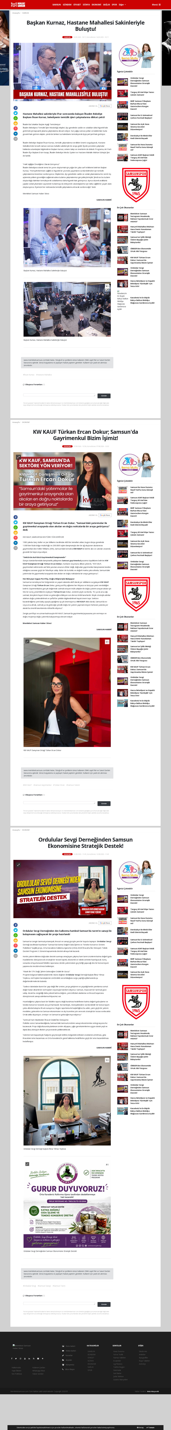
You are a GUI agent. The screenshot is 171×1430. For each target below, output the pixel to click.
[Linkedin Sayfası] (30, 1358)
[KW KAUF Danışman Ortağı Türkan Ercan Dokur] (67, 692)
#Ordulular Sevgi (29, 1286)
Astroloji (142, 1364)
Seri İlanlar (117, 1373)
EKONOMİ (96, 4)
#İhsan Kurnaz (28, 374)
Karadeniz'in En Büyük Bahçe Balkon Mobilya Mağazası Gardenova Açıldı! (142, 300)
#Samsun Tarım (59, 1286)
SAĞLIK (106, 4)
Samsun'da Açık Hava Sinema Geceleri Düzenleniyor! (139, 127)
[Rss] (34, 1358)
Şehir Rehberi (118, 1376)
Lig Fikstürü (117, 1364)
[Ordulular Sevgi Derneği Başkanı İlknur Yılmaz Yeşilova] (67, 1100)
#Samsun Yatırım (73, 785)
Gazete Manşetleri (120, 1379)
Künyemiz (69, 1364)
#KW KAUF (27, 785)
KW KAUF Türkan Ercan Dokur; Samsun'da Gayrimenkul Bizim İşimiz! (141, 260)
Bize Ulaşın (70, 1369)
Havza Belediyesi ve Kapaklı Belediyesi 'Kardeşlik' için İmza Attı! (142, 283)
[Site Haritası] (39, 1358)
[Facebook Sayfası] (12, 1358)
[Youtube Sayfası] (26, 1358)
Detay (141, 1427)
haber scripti (94, 1391)
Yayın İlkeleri (16, 1370)
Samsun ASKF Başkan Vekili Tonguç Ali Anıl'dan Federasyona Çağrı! (142, 157)
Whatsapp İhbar (38, 1370)
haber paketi (84, 1391)
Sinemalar (117, 1370)
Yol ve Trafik (118, 1354)
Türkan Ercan (50, 563)
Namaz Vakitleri (119, 1357)
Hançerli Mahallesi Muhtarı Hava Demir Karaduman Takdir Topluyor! (142, 229)
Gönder (104, 396)
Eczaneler (117, 1361)
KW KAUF (104, 582)
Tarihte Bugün (119, 1367)
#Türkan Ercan (59, 785)
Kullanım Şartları (38, 1367)
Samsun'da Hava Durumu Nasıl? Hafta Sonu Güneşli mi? (141, 147)
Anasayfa (16, 13)
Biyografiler (143, 1357)
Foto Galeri (70, 1346)
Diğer (121, 4)
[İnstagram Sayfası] (21, 1358)
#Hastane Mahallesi (44, 374)
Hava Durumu (118, 1351)
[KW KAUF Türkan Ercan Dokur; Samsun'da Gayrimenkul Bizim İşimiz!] (62, 481)
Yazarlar (69, 1355)
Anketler (142, 1354)
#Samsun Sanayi (44, 1286)
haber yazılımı (73, 1391)
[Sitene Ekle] (43, 1358)
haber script (115, 1391)
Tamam (151, 1427)
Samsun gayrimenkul (71, 560)
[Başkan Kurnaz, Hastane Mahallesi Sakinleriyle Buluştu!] (62, 72)
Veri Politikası (17, 1374)
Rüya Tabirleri (144, 1361)
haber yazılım (105, 1391)
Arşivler (68, 1360)
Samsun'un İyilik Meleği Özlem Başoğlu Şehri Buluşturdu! (140, 240)
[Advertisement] (85, 1411)
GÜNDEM (67, 4)
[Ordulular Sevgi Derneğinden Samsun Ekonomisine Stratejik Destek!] (62, 889)
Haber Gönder (38, 1374)
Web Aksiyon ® (153, 1391)
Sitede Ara (143, 1351)
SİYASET (77, 4)
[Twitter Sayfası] (17, 1358)
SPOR (114, 4)
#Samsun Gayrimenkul (42, 785)
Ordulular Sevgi (104, 941)
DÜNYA (86, 4)
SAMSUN (56, 4)
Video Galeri (70, 1351)
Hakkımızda (16, 1367)
